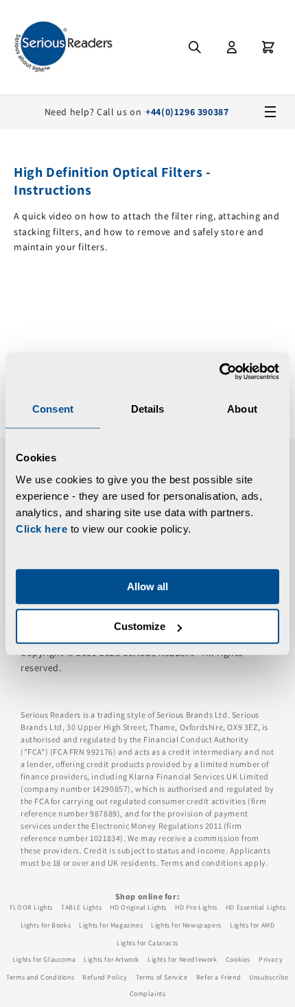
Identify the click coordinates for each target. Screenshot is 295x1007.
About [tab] (242, 409)
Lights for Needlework (182, 959)
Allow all (147, 586)
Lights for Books (46, 925)
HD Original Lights (138, 907)
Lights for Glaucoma (43, 959)
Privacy (271, 959)
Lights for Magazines (111, 925)
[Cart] (268, 47)
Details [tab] (148, 409)
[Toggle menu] (270, 112)
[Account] (232, 47)
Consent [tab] (52, 409)
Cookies (238, 959)
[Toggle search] (195, 47)
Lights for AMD (252, 925)
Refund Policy (105, 977)
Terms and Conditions (40, 977)
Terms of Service (162, 977)
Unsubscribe (269, 977)
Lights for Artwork (111, 959)
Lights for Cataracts (147, 942)
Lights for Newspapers (186, 925)
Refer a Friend (218, 977)
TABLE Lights (81, 907)
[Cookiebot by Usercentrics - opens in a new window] (219, 371)
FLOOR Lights (31, 907)
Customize (139, 626)
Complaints (148, 993)
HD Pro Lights (196, 907)
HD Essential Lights (255, 907)
